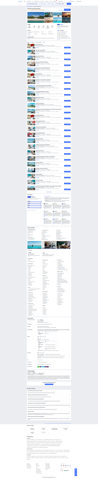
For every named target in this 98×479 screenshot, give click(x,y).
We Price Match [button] (61, 10)
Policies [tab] (44, 42)
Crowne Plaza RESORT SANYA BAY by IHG (48, 439)
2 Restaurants (58, 234)
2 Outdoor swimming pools (31, 230)
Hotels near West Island (67, 451)
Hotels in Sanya (60, 423)
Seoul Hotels (41, 457)
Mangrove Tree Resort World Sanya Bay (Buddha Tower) (33, 444)
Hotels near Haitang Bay (66, 450)
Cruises (51, 1)
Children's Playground (30, 238)
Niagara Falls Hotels (49, 457)
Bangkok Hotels (64, 456)
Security (46, 469)
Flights (25, 1)
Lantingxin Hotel (49, 441)
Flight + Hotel (29, 1)
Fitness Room (44, 232)
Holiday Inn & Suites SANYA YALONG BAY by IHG (32, 441)
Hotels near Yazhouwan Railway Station (41, 453)
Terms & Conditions (38, 469)
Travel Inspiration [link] (60, 1)
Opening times (30, 274)
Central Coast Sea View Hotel (59, 441)
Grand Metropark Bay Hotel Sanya (40, 442)
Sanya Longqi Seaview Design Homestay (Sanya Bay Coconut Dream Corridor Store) (51, 444)
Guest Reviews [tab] (33, 42)
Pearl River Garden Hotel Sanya (33, 8)
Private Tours (42, 1)
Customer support (29, 465)
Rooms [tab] (28, 42)
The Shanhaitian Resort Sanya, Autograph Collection (33, 445)
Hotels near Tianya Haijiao (52, 451)
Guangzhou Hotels (41, 456)
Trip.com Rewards (48, 466)
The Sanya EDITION (46, 442)
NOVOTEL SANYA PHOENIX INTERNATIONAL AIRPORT (53, 445)
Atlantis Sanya (53, 441)
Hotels (48, 423)
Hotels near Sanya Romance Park (59, 451)
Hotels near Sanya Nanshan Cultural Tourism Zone (49, 450)
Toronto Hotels (60, 456)
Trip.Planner (54, 1)
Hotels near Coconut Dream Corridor (44, 451)
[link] (72, 1)
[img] (35, 17)
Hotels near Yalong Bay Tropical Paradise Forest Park (33, 451)
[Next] (70, 244)
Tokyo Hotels (36, 456)
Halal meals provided (45, 272)
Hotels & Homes (20, 1)
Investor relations (48, 465)
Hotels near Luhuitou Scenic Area (59, 450)
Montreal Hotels (54, 457)
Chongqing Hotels (56, 456)
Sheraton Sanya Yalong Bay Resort (31, 439)
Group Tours (47, 1)
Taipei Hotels (66, 457)
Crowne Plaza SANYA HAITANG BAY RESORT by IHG (56, 442)
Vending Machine (45, 282)
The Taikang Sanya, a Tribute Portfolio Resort (32, 447)
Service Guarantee (29, 466)
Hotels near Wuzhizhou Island (38, 450)
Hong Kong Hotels (46, 456)
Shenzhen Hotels (51, 456)
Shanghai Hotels (29, 456)
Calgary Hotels (37, 457)
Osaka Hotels (45, 457)
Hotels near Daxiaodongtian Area (31, 450)
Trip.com (46, 423)
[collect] (76, 469)
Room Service (44, 273)
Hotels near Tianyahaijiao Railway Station (52, 453)
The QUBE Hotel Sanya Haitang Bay (31, 442)
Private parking (59, 232)
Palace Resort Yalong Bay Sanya (42, 441)
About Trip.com (38, 465)
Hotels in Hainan (56, 423)
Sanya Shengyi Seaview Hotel (39, 439)
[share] (76, 472)
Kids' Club (44, 238)
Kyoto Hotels (28, 459)
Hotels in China (51, 423)
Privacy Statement (38, 470)
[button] (64, 1)
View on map (58, 39)
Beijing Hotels (33, 456)
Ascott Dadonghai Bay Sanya (57, 439)
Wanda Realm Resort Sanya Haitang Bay (43, 447)
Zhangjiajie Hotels (29, 457)
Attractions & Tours (36, 1)
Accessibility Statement (39, 471)
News (37, 466)
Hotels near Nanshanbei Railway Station (31, 453)
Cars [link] (32, 1)
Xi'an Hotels (58, 457)
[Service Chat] (76, 475)
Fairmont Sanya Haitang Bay (43, 445)
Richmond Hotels (62, 457)
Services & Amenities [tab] (39, 42)
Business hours (30, 275)
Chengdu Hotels (33, 457)
